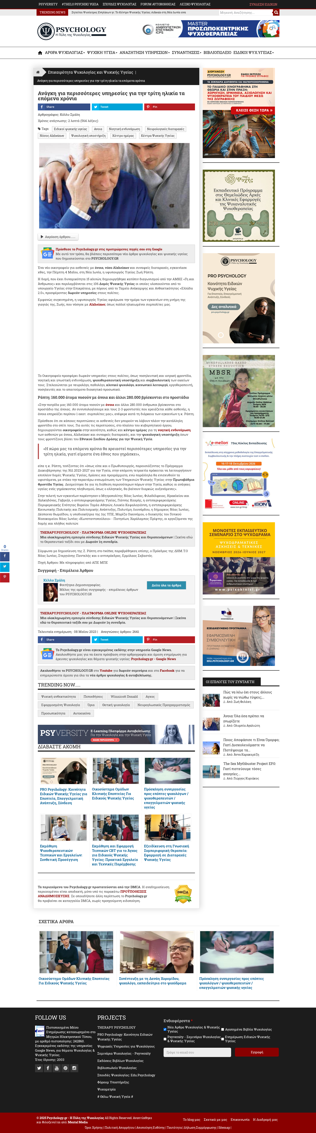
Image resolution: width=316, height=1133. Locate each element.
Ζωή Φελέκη (242, 702)
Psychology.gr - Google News (153, 659)
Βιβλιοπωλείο (217, 52)
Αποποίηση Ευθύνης (150, 1127)
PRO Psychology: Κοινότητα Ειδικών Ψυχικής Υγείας (124, 1036)
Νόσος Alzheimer (52, 136)
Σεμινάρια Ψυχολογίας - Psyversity (124, 1053)
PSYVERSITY (48, 4)
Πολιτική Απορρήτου (119, 1127)
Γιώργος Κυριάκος (246, 778)
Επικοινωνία (240, 1119)
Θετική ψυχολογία (116, 705)
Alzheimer (97, 304)
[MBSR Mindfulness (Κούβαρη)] (239, 390)
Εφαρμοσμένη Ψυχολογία (60, 705)
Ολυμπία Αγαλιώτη (247, 725)
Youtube (106, 670)
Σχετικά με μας (215, 1119)
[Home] (38, 72)
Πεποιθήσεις (93, 696)
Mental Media (78, 1122)
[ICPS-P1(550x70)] (209, 28)
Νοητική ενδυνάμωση (124, 129)
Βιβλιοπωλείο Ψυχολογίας (117, 1068)
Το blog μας (191, 1119)
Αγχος (150, 696)
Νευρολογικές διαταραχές (165, 129)
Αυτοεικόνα (82, 713)
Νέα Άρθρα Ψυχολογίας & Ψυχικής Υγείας (193, 1029)
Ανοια (98, 129)
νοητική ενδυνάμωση (174, 430)
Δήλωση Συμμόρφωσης (200, 1127)
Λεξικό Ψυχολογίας (195, 4)
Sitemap (224, 1127)
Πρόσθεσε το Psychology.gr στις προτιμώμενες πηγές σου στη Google (109, 249)
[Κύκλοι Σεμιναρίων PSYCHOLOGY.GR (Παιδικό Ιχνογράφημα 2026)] (239, 112)
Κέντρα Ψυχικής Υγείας (158, 136)
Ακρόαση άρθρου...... (60, 237)
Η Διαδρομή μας (265, 1119)
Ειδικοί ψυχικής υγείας (70, 129)
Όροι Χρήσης (94, 1127)
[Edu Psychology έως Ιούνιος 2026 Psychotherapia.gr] (239, 635)
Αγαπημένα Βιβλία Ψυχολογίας (248, 1029)
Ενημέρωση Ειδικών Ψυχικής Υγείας (247, 1039)
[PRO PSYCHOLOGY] (239, 298)
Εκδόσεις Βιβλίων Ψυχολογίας (120, 1060)
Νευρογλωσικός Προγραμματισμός (164, 705)
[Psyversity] (116, 734)
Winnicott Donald (124, 696)
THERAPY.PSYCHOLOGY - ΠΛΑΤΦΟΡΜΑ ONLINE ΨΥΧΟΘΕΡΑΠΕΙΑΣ (93, 532)
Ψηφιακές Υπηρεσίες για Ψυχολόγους (126, 1046)
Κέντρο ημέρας (123, 136)
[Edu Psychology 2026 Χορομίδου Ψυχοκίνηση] (239, 558)
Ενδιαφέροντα (178, 1020)
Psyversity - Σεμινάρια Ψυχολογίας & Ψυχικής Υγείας (194, 1039)
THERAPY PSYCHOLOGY (116, 1027)
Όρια (91, 705)
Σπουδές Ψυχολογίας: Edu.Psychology (126, 1075)
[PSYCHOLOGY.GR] (72, 31)
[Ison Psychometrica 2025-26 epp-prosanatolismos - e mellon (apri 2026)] (239, 474)
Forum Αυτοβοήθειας (158, 4)
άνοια (110, 404)
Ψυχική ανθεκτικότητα (58, 696)
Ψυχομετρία (106, 1089)
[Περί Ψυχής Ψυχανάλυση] (239, 205)
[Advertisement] (116, 339)
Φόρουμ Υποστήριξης (113, 1082)
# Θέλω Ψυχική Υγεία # (115, 1096)
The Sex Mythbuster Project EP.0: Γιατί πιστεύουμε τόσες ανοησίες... (249, 768)
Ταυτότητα (175, 1127)
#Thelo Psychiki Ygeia (80, 4)
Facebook (167, 670)
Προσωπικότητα (53, 713)
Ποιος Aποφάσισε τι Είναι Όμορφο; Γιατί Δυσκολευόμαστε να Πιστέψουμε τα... (251, 744)
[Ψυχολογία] (40, 53)
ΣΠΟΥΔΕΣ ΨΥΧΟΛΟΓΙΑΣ (119, 4)
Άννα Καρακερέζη (246, 754)
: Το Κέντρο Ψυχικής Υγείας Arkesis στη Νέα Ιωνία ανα (129, 12)
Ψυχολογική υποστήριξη (88, 136)
